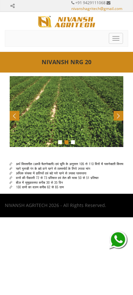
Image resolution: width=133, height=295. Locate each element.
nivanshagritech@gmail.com (96, 8)
